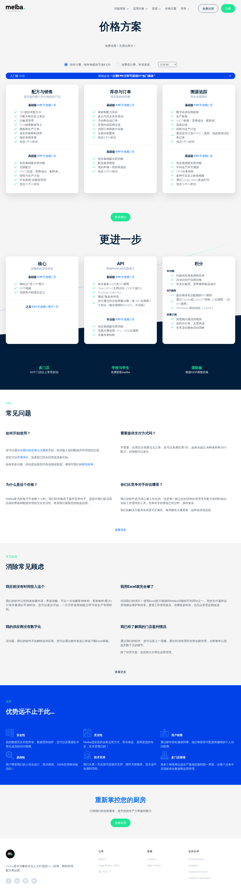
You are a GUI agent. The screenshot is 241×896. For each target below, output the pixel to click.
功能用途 (119, 8)
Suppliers (193, 865)
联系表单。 (89, 464)
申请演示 (22, 457)
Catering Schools (197, 871)
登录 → (185, 8)
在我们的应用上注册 (32, 450)
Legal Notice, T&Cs (109, 865)
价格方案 (170, 8)
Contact (151, 858)
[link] (10, 881)
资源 (155, 8)
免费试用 (208, 8)
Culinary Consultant (199, 877)
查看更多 (120, 529)
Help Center (154, 865)
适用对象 (138, 8)
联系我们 (120, 217)
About (102, 858)
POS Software (196, 858)
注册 (228, 8)
